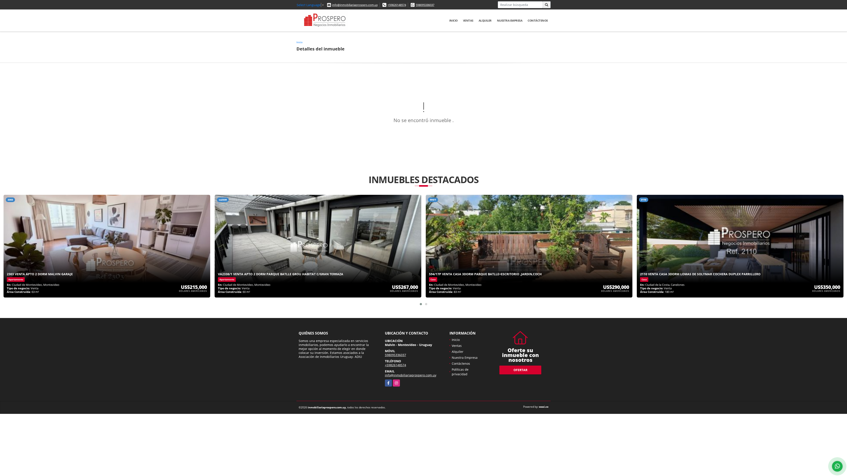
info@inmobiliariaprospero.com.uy (355, 5)
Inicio (453, 20)
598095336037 (425, 5)
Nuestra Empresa (510, 20)
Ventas (468, 20)
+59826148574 (397, 5)
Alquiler (485, 20)
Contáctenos (538, 20)
